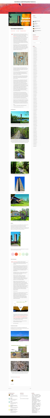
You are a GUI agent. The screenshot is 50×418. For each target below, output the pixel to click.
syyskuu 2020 (35, 95)
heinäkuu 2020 (35, 98)
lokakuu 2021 (35, 77)
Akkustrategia (37, 394)
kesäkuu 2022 (35, 66)
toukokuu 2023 (35, 51)
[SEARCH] (40, 43)
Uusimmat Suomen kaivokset (36, 36)
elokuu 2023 (35, 47)
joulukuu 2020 (35, 91)
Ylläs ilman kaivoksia (34, 412)
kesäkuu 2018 (35, 132)
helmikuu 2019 (35, 121)
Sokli (39, 406)
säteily (39, 408)
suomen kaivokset (34, 407)
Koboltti (39, 401)
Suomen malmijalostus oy (35, 408)
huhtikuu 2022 (35, 69)
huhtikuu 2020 (35, 102)
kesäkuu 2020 (35, 99)
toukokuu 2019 (35, 117)
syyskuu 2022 (35, 62)
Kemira (33, 401)
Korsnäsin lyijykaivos (17, 28)
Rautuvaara (37, 406)
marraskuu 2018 (35, 125)
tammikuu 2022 (35, 73)
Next (30, 388)
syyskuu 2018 (35, 128)
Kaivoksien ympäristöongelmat (35, 399)
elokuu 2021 (35, 80)
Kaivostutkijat (39, 400)
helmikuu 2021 (35, 88)
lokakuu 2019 (35, 110)
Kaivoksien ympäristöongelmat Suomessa (25, 1)
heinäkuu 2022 (35, 65)
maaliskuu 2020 (35, 103)
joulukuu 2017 (35, 140)
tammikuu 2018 (35, 139)
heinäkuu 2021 (35, 81)
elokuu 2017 (35, 146)
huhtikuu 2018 (35, 135)
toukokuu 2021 (35, 84)
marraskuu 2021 (35, 76)
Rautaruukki (33, 406)
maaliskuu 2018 (35, 136)
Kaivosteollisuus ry (34, 400)
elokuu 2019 (35, 113)
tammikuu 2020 (35, 106)
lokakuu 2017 (35, 143)
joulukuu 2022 (35, 58)
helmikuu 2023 (35, 55)
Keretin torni (35, 401)
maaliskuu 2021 (35, 87)
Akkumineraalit (34, 394)
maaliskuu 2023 (35, 54)
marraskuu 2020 (35, 92)
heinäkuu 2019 (35, 114)
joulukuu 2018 (35, 124)
